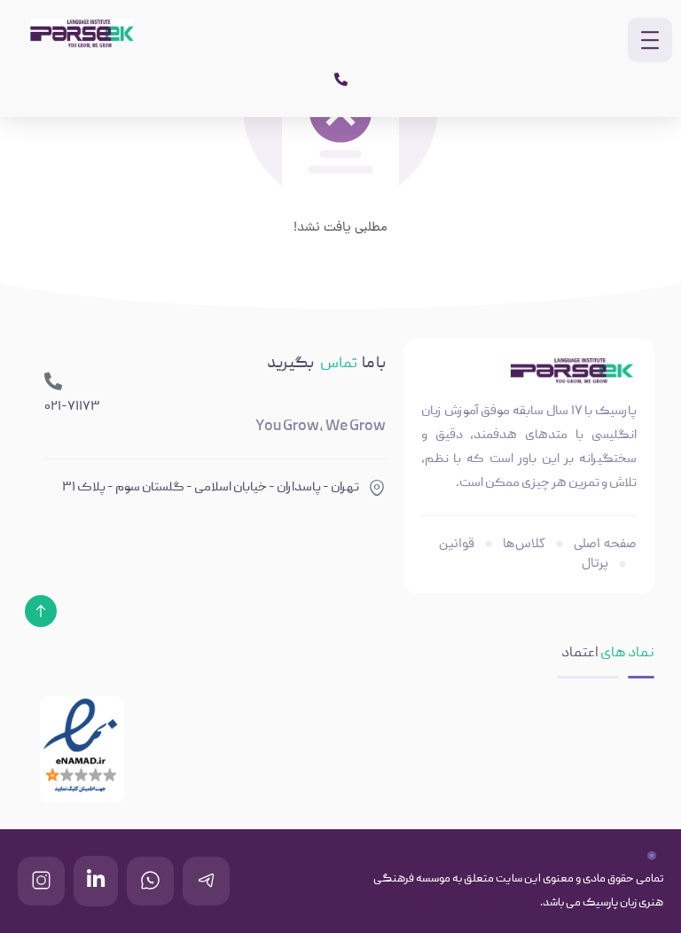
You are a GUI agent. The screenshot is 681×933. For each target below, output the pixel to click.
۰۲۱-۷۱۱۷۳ (72, 407)
